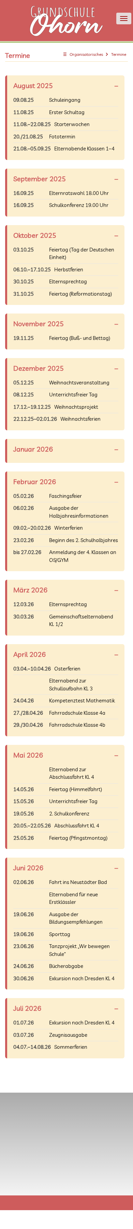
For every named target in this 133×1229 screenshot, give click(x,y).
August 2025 (33, 85)
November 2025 (38, 323)
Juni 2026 (28, 867)
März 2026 (30, 590)
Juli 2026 (27, 1008)
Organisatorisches (86, 54)
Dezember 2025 (38, 368)
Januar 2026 (33, 449)
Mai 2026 (28, 755)
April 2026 (29, 654)
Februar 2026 (34, 481)
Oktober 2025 (34, 235)
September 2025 (39, 178)
